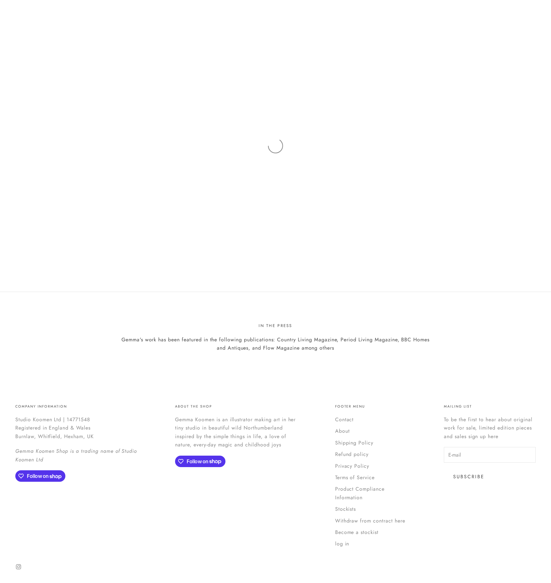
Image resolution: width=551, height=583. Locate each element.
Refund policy (352, 454)
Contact (344, 419)
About (342, 431)
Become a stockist (356, 532)
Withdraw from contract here (370, 520)
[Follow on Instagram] (18, 567)
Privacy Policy (352, 466)
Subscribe (468, 476)
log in (342, 543)
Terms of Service (355, 477)
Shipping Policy (354, 442)
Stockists (345, 509)
